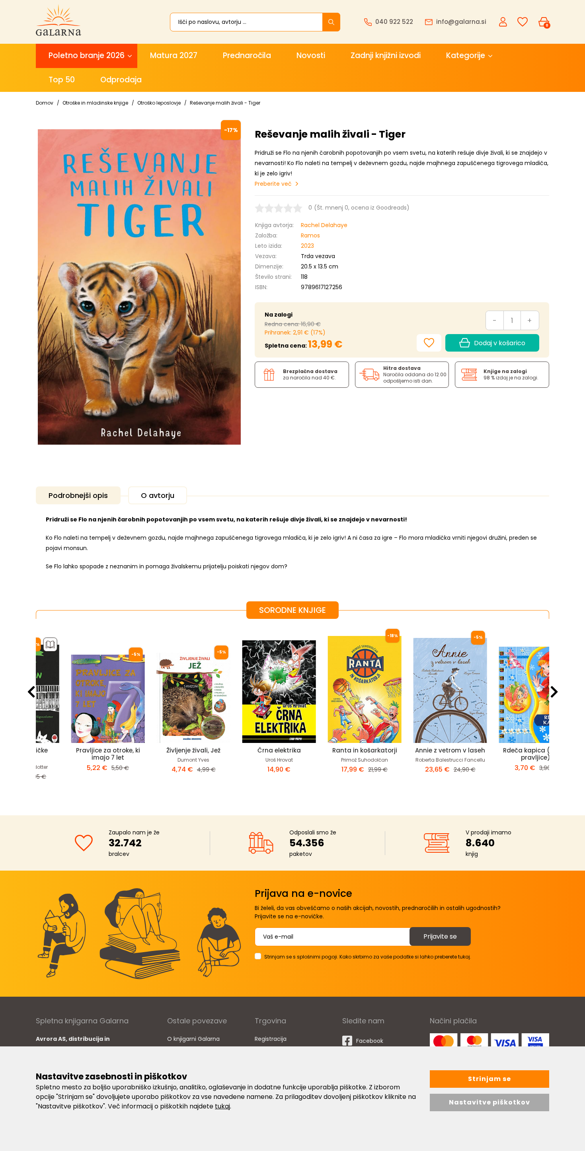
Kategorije (465, 55)
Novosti (310, 55)
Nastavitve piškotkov (489, 1102)
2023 (307, 246)
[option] (78, 710)
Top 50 (62, 79)
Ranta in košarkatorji (335, 750)
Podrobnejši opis (78, 495)
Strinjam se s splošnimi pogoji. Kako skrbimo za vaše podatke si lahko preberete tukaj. (367, 956)
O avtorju (157, 495)
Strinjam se (489, 1078)
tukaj (222, 1106)
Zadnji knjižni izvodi (386, 55)
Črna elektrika (249, 750)
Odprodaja (121, 79)
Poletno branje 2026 (87, 55)
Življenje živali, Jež (164, 750)
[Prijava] (504, 21)
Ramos (310, 235)
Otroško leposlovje (159, 102)
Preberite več (273, 184)
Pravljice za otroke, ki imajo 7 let (79, 754)
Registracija (271, 1039)
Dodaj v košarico (499, 343)
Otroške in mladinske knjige (95, 102)
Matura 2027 (173, 55)
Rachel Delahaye (324, 225)
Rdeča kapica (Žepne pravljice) (506, 754)
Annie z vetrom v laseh (421, 750)
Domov (44, 102)
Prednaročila (247, 55)
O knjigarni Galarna (193, 1039)
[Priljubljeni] (522, 22)
